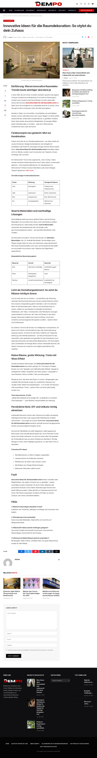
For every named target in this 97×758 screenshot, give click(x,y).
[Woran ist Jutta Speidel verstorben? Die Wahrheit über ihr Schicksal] (78, 704)
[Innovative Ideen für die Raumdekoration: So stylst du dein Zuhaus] (31, 60)
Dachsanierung (8, 20)
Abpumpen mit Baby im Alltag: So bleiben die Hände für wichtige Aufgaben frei (82, 92)
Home (5, 15)
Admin (11, 37)
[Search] (77, 4)
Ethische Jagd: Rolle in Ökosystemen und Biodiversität (11, 593)
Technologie (19, 10)
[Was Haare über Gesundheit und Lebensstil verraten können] (78, 58)
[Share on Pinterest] (88, 37)
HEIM (10, 10)
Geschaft (62, 10)
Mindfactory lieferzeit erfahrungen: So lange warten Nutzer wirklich (51, 593)
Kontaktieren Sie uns (86, 11)
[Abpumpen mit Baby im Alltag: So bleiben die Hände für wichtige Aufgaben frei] (66, 92)
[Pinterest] (5, 105)
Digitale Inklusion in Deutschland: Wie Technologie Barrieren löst (89, 681)
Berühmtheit (42, 10)
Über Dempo (34, 743)
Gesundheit (30, 10)
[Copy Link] (5, 115)
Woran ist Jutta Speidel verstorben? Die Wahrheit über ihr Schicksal (88, 703)
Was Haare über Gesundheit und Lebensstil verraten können (76, 74)
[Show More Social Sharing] (92, 37)
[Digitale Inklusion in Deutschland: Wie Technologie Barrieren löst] (78, 683)
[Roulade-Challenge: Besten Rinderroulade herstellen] (78, 693)
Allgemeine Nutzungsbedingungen (55, 743)
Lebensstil (72, 10)
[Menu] (4, 10)
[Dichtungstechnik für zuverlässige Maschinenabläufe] (66, 114)
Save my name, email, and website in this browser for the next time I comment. (30, 650)
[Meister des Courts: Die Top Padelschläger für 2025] (31, 583)
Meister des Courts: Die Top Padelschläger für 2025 (31, 593)
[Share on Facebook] (82, 37)
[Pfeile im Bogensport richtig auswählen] (66, 104)
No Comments (40, 37)
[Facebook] (5, 91)
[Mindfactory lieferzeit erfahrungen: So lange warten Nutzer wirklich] (51, 583)
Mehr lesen (30, 170)
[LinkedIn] (5, 100)
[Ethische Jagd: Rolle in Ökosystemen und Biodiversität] (11, 583)
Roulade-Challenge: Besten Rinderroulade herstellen (89, 692)
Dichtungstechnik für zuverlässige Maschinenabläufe (79, 113)
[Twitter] (5, 96)
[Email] (5, 110)
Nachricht (52, 10)
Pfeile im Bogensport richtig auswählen (82, 102)
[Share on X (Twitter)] (85, 37)
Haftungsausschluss (48, 746)
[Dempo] (48, 4)
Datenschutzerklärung (79, 743)
